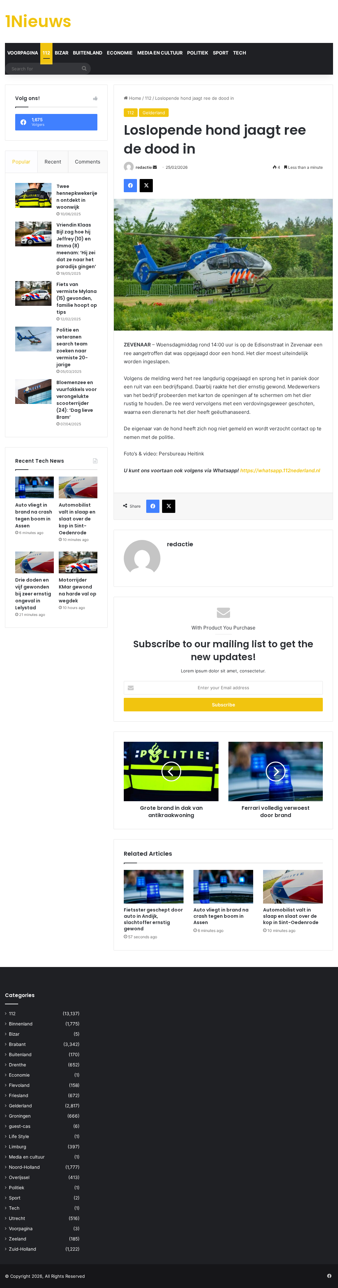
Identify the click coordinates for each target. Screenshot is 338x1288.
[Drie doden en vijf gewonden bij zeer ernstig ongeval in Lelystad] (34, 562)
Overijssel (19, 1177)
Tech (239, 52)
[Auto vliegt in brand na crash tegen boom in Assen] (223, 887)
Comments (87, 162)
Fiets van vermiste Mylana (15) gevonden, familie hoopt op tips (76, 298)
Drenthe (17, 1064)
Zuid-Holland (22, 1249)
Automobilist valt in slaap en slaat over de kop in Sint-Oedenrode (291, 916)
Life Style (19, 1136)
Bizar (61, 52)
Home (134, 98)
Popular (21, 162)
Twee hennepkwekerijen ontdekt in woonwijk (76, 196)
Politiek (197, 52)
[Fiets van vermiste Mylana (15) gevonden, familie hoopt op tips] (33, 293)
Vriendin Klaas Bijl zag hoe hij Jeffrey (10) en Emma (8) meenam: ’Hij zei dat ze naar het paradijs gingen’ (76, 246)
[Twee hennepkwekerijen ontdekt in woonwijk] (33, 195)
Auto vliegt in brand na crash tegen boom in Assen (221, 916)
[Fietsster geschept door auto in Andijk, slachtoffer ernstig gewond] (154, 887)
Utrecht (17, 1218)
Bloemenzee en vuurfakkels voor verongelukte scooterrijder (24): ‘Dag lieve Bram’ (76, 399)
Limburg (17, 1146)
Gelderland (154, 112)
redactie (144, 167)
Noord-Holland (24, 1167)
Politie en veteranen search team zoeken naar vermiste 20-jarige (72, 347)
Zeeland (17, 1238)
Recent (53, 162)
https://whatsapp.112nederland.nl (280, 470)
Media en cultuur (160, 52)
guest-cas (19, 1126)
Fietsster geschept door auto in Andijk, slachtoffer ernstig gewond (153, 919)
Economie (120, 52)
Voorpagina (22, 52)
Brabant (17, 1044)
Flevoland (19, 1085)
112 (46, 52)
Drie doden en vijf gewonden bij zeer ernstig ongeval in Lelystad (33, 594)
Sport (220, 52)
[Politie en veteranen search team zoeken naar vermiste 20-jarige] (33, 339)
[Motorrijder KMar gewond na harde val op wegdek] (78, 562)
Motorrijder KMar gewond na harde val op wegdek (77, 590)
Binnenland (20, 1023)
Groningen (20, 1116)
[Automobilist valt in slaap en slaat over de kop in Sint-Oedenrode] (293, 887)
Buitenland (87, 52)
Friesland (18, 1095)
